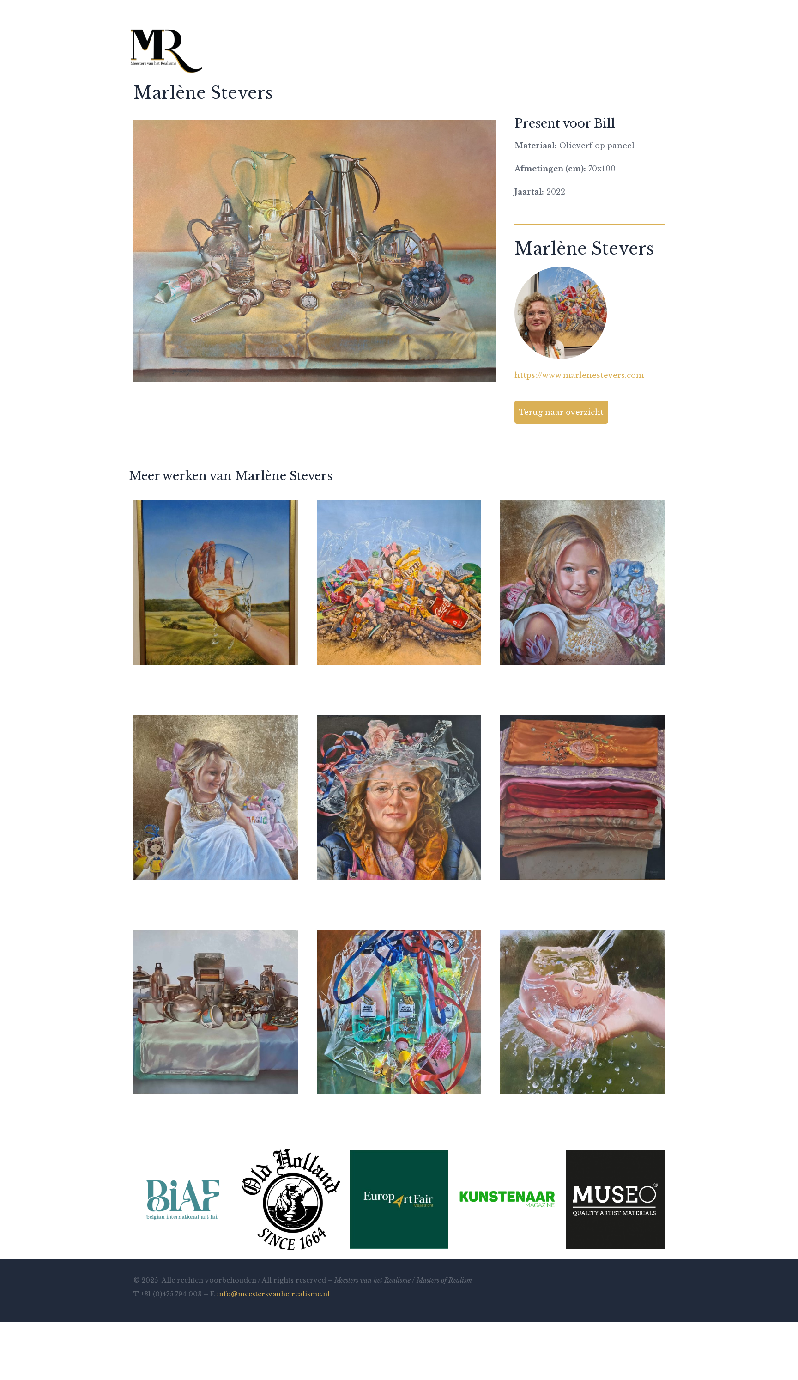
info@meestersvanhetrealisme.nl (273, 1294)
